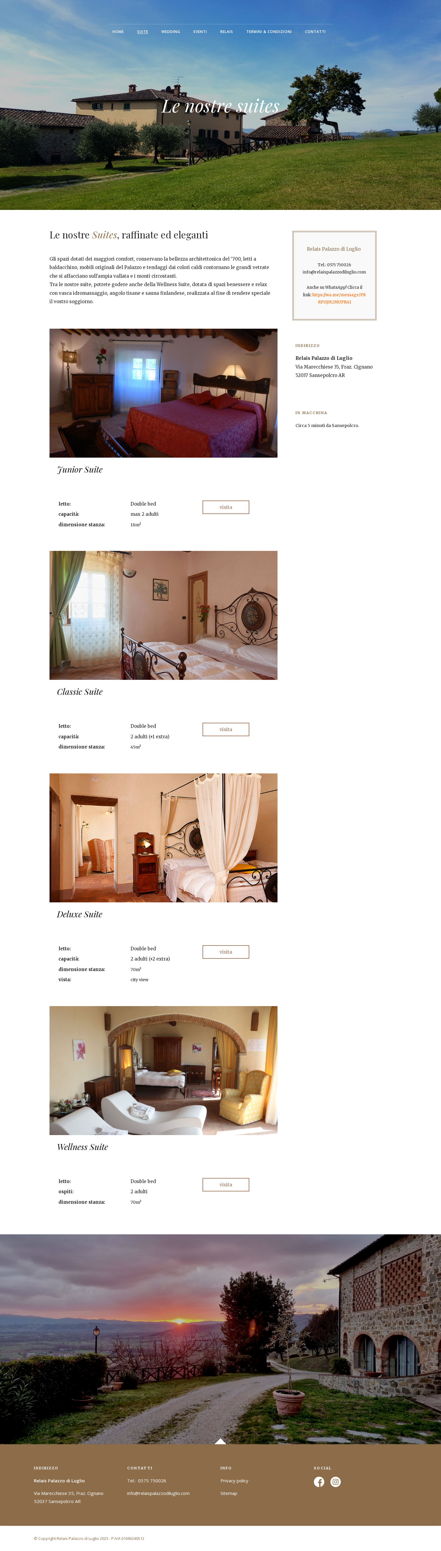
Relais (226, 31)
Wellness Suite (82, 1146)
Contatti (315, 31)
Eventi (200, 31)
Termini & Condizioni (269, 31)
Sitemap (228, 1493)
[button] (225, 507)
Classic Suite (80, 691)
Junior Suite (80, 469)
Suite (142, 31)
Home (118, 31)
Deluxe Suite (79, 913)
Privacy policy (234, 1481)
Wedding (170, 31)
